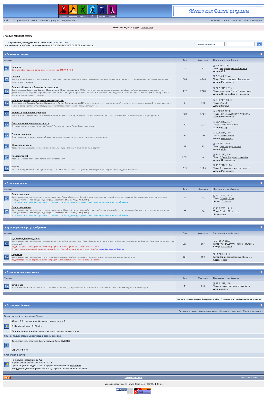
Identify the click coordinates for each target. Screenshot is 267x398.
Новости (16, 67)
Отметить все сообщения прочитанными (241, 299)
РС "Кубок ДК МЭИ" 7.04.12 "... (235, 114)
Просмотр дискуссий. (230, 146)
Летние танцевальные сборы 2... (236, 257)
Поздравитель (228, 160)
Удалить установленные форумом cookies (198, 299)
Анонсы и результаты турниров (29, 112)
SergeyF (225, 106)
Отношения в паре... (230, 124)
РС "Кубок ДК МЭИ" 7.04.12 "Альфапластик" (72, 45)
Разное (15, 166)
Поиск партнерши (21, 207)
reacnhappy (227, 138)
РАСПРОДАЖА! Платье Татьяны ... (237, 244)
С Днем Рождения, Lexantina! (234, 157)
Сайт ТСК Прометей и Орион (20, 20)
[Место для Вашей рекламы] (218, 11)
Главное (16, 76)
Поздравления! (20, 156)
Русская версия (111, 384)
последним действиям (44, 331)
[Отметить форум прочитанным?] (6, 68)
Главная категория (18, 54)
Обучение (17, 254)
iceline (224, 260)
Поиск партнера (20, 194)
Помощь (215, 20)
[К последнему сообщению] (214, 65)
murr (223, 214)
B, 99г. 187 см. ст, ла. (230, 211)
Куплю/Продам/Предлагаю (26, 238)
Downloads (17, 285)
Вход (136, 28)
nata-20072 (226, 246)
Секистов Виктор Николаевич (236, 94)
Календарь (256, 20)
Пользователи (240, 20)
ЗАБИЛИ (224, 103)
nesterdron (75, 365)
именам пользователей (68, 331)
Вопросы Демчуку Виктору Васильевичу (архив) (38, 100)
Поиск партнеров (17, 183)
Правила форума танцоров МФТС (59, 20)
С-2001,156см (227, 198)
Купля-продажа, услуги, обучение (26, 227)
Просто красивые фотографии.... (236, 79)
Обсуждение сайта (21, 145)
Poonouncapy (227, 82)
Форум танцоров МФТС (18, 36)
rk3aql (224, 127)
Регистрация (147, 28)
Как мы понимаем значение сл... (236, 168)
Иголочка (226, 201)
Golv (223, 71)
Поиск (226, 20)
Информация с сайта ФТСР (233, 68)
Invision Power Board (130, 384)
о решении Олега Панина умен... (236, 91)
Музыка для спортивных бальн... (236, 286)
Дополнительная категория (23, 272)
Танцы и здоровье (21, 134)
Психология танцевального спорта (30, 123)
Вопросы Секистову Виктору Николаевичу (35, 87)
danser (224, 289)
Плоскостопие (227, 135)
